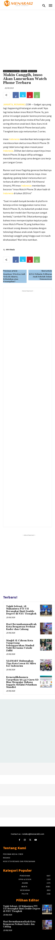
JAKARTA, (8, 104)
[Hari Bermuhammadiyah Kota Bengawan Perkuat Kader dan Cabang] (46, 628)
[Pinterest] (30, 95)
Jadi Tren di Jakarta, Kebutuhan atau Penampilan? (14, 278)
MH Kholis (10, 249)
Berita (24, 71)
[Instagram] (25, 840)
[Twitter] (23, 95)
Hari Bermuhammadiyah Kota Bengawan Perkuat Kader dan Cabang (21, 627)
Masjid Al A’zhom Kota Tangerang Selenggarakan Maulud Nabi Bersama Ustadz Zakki (20, 645)
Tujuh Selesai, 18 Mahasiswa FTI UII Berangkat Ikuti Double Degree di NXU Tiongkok (21, 610)
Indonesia (14, 139)
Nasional (32, 71)
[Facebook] (16, 95)
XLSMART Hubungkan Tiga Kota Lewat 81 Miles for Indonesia (21, 663)
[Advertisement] (27, 38)
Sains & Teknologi (11, 71)
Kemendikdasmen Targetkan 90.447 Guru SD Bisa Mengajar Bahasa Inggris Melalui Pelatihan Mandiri (22, 682)
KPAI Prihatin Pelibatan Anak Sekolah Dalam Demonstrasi (40, 276)
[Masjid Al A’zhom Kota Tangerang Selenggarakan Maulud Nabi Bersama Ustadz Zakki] (46, 645)
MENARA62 (20, 104)
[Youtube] (35, 840)
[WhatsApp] (37, 95)
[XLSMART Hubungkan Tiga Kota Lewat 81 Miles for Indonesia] (46, 665)
